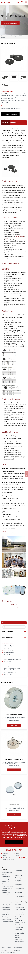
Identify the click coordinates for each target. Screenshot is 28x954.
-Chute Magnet (18, 877)
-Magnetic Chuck (19, 941)
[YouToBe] (26, 857)
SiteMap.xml (17, 950)
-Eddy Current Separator (18, 885)
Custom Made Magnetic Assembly (12, 659)
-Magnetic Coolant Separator (19, 889)
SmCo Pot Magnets (9, 654)
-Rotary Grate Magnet (7, 886)
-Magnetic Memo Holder (19, 917)
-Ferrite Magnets (6, 914)
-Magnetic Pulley (6, 895)
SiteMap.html (4, 950)
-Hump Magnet (18, 875)
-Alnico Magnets (6, 912)
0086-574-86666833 (19, 854)
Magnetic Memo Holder (10, 657)
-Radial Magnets (6, 916)
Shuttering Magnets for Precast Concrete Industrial (12, 669)
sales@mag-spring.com (6, 854)
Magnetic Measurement (10, 672)
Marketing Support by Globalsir (8, 952)
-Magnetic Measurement (18, 938)
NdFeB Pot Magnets (9, 645)
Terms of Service (18, 949)
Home (2, 36)
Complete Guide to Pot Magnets (9, 604)
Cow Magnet (7, 666)
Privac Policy (4, 949)
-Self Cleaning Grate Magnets (7, 873)
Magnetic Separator (8, 637)
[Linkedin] (24, 857)
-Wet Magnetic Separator (18, 893)
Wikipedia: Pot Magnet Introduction (10, 607)
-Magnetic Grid (5, 881)
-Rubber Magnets (6, 919)
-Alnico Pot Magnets (20, 912)
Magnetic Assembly (11, 36)
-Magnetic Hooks (19, 907)
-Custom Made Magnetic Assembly (20, 921)
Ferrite (6, 238)
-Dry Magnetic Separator (18, 881)
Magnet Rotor (7, 661)
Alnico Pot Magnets (9, 652)
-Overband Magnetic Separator (7, 889)
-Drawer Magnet (6, 883)
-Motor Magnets (6, 909)
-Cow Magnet (18, 929)
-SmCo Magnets (6, 907)
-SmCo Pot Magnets (20, 914)
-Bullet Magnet (18, 870)
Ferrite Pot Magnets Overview (9, 611)
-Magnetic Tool (19, 927)
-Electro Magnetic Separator (19, 897)
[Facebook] (19, 857)
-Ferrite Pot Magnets (20, 909)
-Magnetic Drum (6, 892)
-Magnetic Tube (6, 876)
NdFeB (17, 236)
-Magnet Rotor (18, 925)
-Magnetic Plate (19, 873)
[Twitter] (21, 857)
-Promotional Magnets (7, 921)
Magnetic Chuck (8, 674)
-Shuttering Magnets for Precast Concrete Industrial (21, 933)
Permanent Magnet (7, 631)
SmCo (22, 236)
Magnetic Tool (7, 663)
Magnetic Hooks (8, 648)
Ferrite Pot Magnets (9, 650)
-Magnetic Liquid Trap (7, 879)
